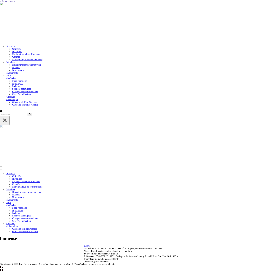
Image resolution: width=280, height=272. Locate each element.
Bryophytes (17, 83)
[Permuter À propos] (49, 173)
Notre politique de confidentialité (27, 59)
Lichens (16, 86)
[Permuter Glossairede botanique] (49, 225)
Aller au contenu (7, 1)
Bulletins (16, 67)
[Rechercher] (1, 111)
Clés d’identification (21, 94)
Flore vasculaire (19, 81)
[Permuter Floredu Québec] (49, 204)
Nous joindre (18, 70)
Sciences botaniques (21, 89)
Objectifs (16, 49)
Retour (87, 246)
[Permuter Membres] (49, 189)
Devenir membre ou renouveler (26, 65)
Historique (17, 51)
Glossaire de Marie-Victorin (25, 104)
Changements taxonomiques (25, 91)
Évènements (12, 73)
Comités (16, 57)
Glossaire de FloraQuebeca (24, 102)
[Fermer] (5, 120)
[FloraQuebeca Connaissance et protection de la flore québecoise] (41, 41)
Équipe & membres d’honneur (26, 54)
